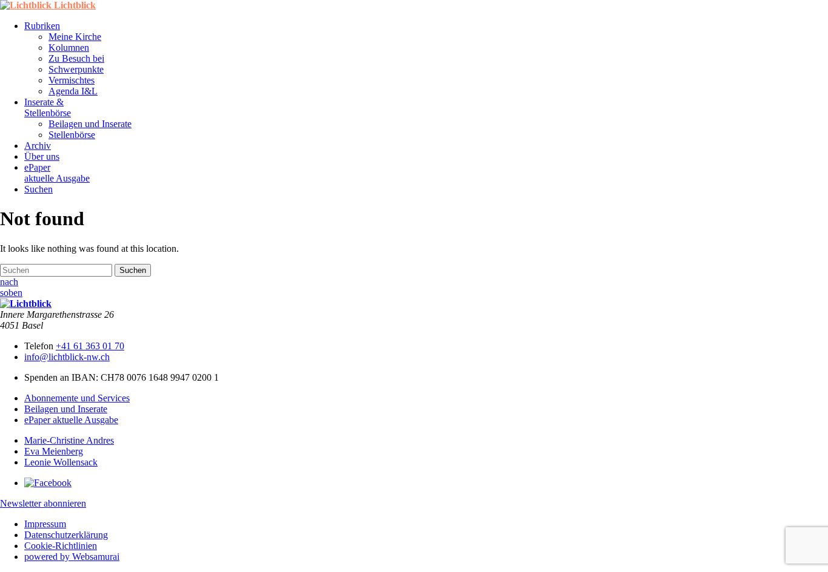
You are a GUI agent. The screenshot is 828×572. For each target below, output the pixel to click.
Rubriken (42, 26)
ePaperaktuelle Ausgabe (57, 172)
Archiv (37, 145)
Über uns (41, 156)
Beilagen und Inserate (90, 124)
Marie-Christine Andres (69, 440)
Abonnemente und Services (77, 398)
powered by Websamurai (71, 556)
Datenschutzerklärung (66, 535)
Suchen (38, 189)
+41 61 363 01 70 (90, 346)
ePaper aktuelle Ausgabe (71, 420)
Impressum (45, 524)
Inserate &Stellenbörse (47, 107)
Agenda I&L (73, 91)
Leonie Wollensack (61, 462)
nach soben (11, 287)
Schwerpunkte (76, 69)
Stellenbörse (71, 135)
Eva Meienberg (53, 451)
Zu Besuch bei (76, 58)
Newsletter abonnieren (43, 503)
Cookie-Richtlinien (60, 546)
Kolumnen (68, 47)
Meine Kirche (74, 36)
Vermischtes (71, 80)
